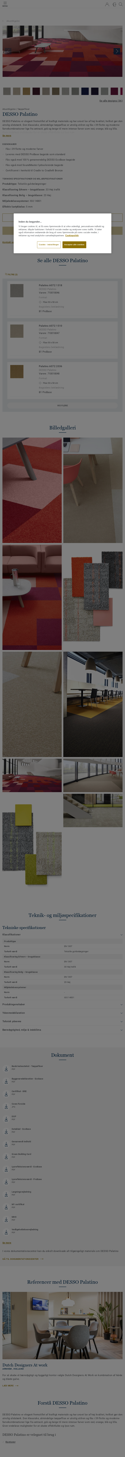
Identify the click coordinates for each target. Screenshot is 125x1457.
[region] (62, 233)
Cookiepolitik (72, 235)
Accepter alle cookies (74, 245)
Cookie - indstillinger (49, 245)
